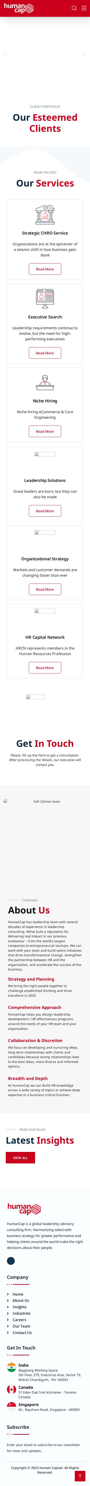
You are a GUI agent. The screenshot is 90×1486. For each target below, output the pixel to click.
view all (20, 1157)
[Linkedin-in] (11, 1261)
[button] (5, 53)
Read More (45, 268)
